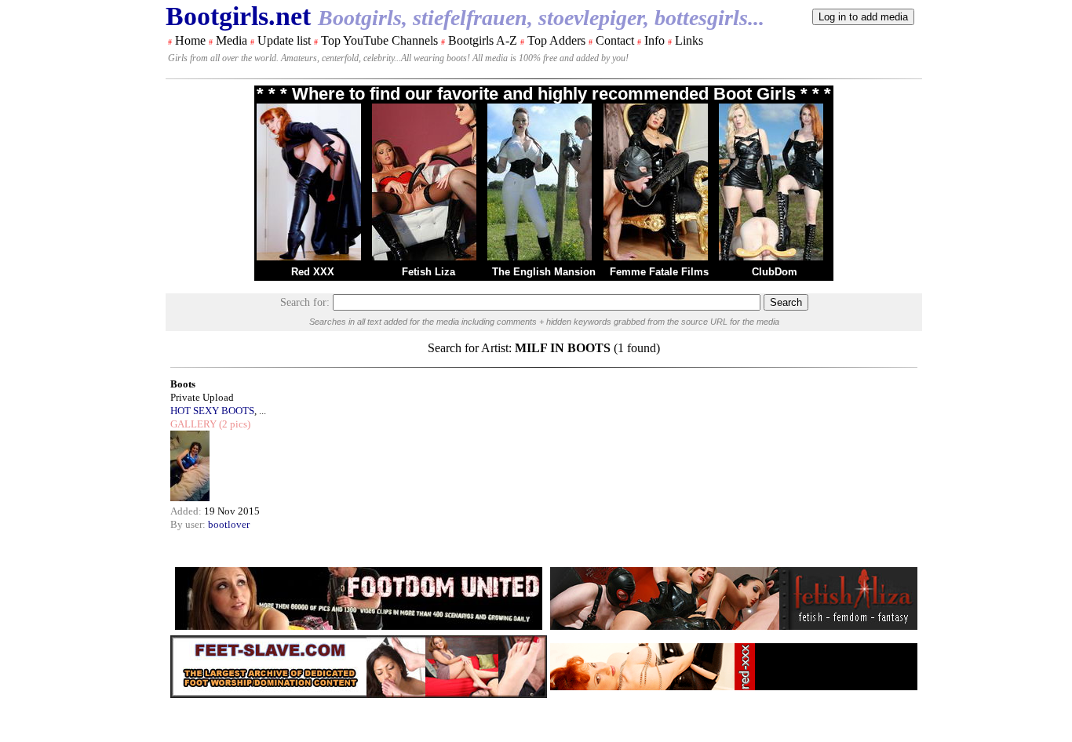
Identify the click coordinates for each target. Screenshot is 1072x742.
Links (689, 40)
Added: (187, 511)
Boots (182, 384)
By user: (189, 524)
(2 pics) (233, 424)
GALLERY (193, 424)
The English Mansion (544, 272)
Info (654, 40)
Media (231, 40)
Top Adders (556, 40)
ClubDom (774, 272)
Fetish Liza (428, 272)
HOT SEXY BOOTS (212, 410)
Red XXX (312, 272)
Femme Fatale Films (659, 272)
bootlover (229, 524)
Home (190, 40)
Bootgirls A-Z (482, 40)
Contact (615, 40)
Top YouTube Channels (379, 40)
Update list (284, 40)
